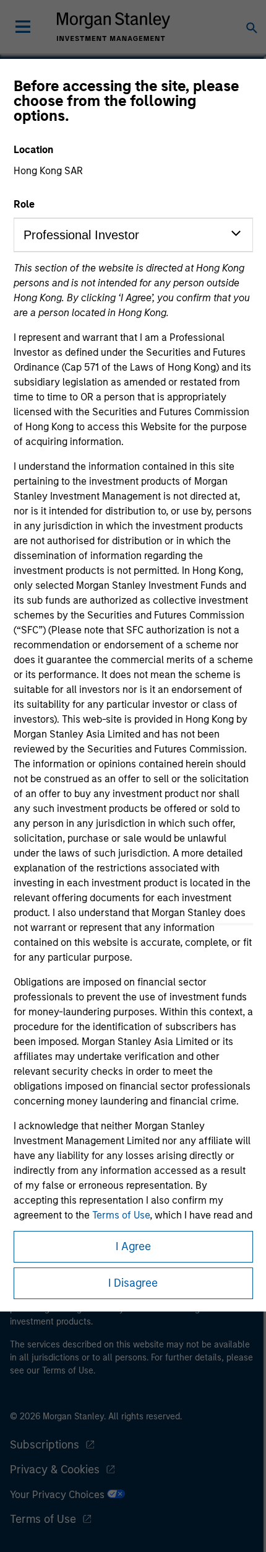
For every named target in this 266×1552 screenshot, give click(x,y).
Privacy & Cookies (55, 1469)
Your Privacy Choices (58, 1495)
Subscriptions (44, 1445)
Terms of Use (121, 1215)
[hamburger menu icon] (22, 26)
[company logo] (113, 26)
